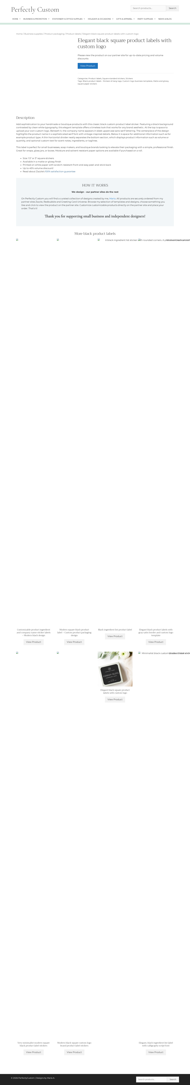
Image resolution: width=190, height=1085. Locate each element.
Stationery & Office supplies (67, 19)
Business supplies (33, 34)
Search (172, 8)
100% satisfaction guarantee (60, 171)
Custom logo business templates (137, 81)
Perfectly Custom (35, 9)
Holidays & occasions (99, 19)
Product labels (73, 34)
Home (15, 19)
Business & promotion (35, 19)
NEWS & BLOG (165, 19)
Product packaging (54, 34)
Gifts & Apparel (124, 19)
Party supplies (145, 19)
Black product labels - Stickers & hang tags (102, 81)
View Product (87, 65)
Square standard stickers (113, 78)
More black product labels (95, 234)
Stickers (129, 78)
